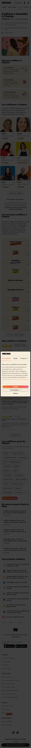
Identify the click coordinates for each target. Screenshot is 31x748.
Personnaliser (14, 390)
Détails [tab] (15, 358)
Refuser (15, 393)
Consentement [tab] (6, 358)
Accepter (15, 386)
